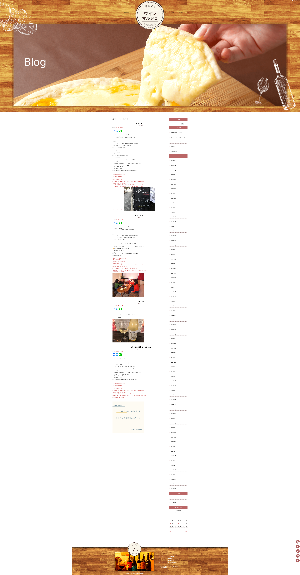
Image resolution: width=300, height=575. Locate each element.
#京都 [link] (113, 174)
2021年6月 (173, 446)
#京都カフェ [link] (123, 186)
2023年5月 (173, 338)
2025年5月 (173, 226)
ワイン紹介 (173, 502)
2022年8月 (173, 381)
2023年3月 (173, 348)
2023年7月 (173, 329)
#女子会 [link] (114, 183)
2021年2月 (173, 465)
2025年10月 (173, 207)
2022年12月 (173, 362)
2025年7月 (173, 221)
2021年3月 (173, 460)
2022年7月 (173, 385)
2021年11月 (173, 423)
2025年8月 (173, 217)
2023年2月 (173, 352)
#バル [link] (132, 181)
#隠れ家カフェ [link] (123, 181)
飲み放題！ (140, 123)
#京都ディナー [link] (115, 186)
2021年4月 (173, 456)
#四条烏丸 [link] (123, 174)
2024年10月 (173, 259)
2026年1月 (173, 193)
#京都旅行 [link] (141, 181)
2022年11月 (173, 367)
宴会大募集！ (140, 215)
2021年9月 (173, 432)
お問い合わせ (182, 12)
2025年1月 (173, 245)
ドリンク (128, 12)
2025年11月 (173, 203)
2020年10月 (173, 484)
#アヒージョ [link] (115, 178)
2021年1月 (173, 470)
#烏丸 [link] (119, 174)
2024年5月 (173, 282)
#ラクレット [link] (115, 179)
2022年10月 (173, 371)
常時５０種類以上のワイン (177, 132)
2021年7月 (173, 441)
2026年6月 (173, 170)
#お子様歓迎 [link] (115, 210)
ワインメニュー (138, 12)
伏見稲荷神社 (174, 151)
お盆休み (173, 146)
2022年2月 (173, 409)
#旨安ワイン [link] (119, 176)
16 (170, 523)
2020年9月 (173, 488)
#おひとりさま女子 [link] (138, 185)
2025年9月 (173, 212)
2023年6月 (173, 334)
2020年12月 (173, 474)
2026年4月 (173, 179)
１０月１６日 (140, 301)
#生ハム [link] (128, 186)
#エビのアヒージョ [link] (122, 178)
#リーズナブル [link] (115, 181)
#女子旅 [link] (119, 183)
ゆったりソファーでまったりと (178, 137)
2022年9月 (173, 376)
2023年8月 (173, 324)
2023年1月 (173, 357)
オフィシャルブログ (172, 562)
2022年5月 (173, 395)
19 (178, 523)
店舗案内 (172, 12)
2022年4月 (173, 399)
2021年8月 (173, 437)
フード (117, 12)
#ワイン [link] (114, 176)
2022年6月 (173, 390)
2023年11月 (173, 310)
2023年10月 (173, 315)
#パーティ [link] (114, 185)
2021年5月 (173, 451)
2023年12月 (173, 306)
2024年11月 (173, 254)
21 (183, 523)
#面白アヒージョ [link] (142, 186)
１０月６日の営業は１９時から (140, 347)
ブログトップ (178, 119)
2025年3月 (173, 235)
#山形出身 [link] (121, 210)
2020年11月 (173, 479)
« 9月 (170, 531)
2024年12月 (173, 249)
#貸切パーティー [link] (121, 185)
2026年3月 (173, 184)
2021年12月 (173, 418)
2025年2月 (173, 240)
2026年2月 (173, 189)
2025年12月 (173, 198)
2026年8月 (173, 160)
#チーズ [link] (120, 179)
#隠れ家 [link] (129, 181)
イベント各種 (162, 12)
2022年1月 (173, 413)
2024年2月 (173, 296)
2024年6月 (173, 278)
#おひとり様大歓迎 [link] (129, 185)
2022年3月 (173, 404)
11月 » (186, 531)
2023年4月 (173, 343)
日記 (172, 498)
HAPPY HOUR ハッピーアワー (178, 142)
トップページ (161, 556)
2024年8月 (173, 268)
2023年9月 (173, 320)
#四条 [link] (116, 174)
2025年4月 (173, 231)
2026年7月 (173, 165)
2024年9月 (173, 263)
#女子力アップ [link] (125, 183)
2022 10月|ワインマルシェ (294, 0)
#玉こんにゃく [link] (135, 186)
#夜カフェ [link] (136, 181)
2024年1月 (173, 301)
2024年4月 (173, 287)
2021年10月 (173, 427)
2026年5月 (173, 174)
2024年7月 (173, 273)
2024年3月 (173, 292)
